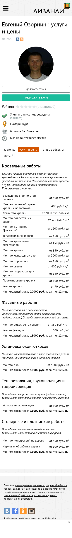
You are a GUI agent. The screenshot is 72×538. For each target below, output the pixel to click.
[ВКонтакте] (17, 39)
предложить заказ (36, 97)
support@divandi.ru (47, 518)
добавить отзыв (36, 89)
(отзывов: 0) (46, 106)
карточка (9, 149)
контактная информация (18, 498)
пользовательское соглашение (32, 492)
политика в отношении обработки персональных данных (34, 493)
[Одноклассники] (21, 39)
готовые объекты (53, 149)
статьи (7, 155)
